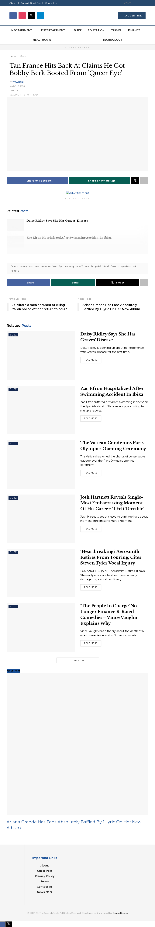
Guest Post (44, 871)
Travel (116, 30)
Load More (78, 660)
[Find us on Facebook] (13, 15)
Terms (44, 881)
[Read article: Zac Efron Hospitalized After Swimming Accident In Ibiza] (15, 242)
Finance (134, 30)
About (44, 865)
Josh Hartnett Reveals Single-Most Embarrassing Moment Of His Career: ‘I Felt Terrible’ (112, 503)
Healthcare (42, 39)
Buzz (78, 30)
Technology (112, 39)
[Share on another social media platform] (144, 180)
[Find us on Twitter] (31, 15)
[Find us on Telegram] (40, 15)
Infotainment (21, 30)
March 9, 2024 (17, 86)
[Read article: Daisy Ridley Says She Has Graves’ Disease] (15, 225)
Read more (92, 359)
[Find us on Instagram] (22, 15)
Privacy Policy (44, 876)
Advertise (133, 15)
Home (12, 55)
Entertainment (53, 30)
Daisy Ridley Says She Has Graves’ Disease (57, 220)
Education (96, 30)
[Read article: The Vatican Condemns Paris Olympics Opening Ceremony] (41, 464)
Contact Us (51, 3)
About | (14, 3)
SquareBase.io (120, 912)
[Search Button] (143, 3)
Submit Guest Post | (32, 3)
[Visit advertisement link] (77, 193)
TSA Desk (18, 82)
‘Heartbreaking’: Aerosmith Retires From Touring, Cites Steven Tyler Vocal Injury (110, 557)
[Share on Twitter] (135, 180)
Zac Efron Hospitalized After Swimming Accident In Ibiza (69, 237)
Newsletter (44, 892)
